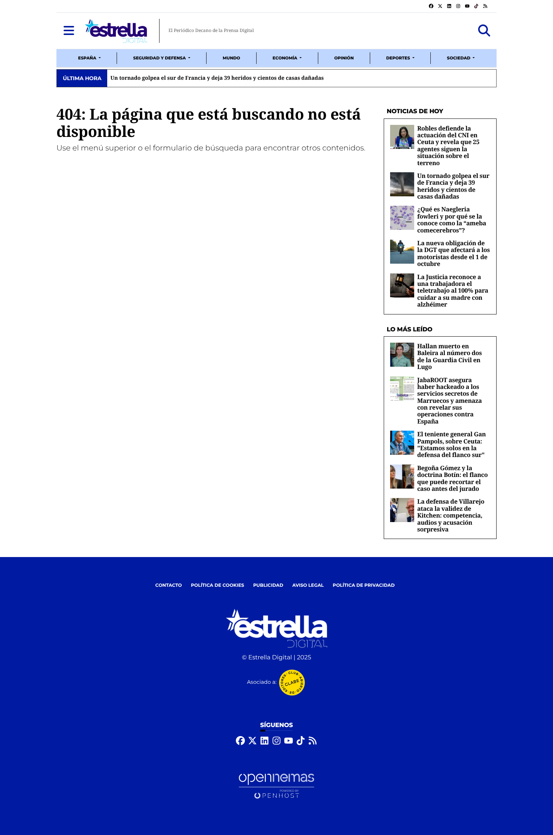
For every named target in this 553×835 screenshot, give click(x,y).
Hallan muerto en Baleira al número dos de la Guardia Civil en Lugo (449, 356)
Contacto (168, 585)
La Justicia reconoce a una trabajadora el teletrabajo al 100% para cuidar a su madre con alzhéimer (452, 291)
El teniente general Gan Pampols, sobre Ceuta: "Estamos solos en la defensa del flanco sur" (451, 444)
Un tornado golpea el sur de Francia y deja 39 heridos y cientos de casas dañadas (453, 186)
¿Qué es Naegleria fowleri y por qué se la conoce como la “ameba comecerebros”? (451, 219)
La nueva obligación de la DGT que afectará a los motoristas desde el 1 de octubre (453, 253)
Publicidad (268, 585)
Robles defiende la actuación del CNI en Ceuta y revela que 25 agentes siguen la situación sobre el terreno (448, 145)
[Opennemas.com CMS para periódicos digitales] (276, 785)
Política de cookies (217, 585)
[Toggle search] (484, 31)
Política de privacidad (364, 585)
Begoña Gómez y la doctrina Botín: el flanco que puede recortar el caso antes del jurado (452, 478)
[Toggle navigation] (69, 31)
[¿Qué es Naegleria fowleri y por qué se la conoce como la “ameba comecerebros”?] (402, 218)
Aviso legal (308, 585)
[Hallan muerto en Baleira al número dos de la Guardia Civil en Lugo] (402, 354)
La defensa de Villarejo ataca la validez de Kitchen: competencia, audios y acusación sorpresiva (450, 515)
